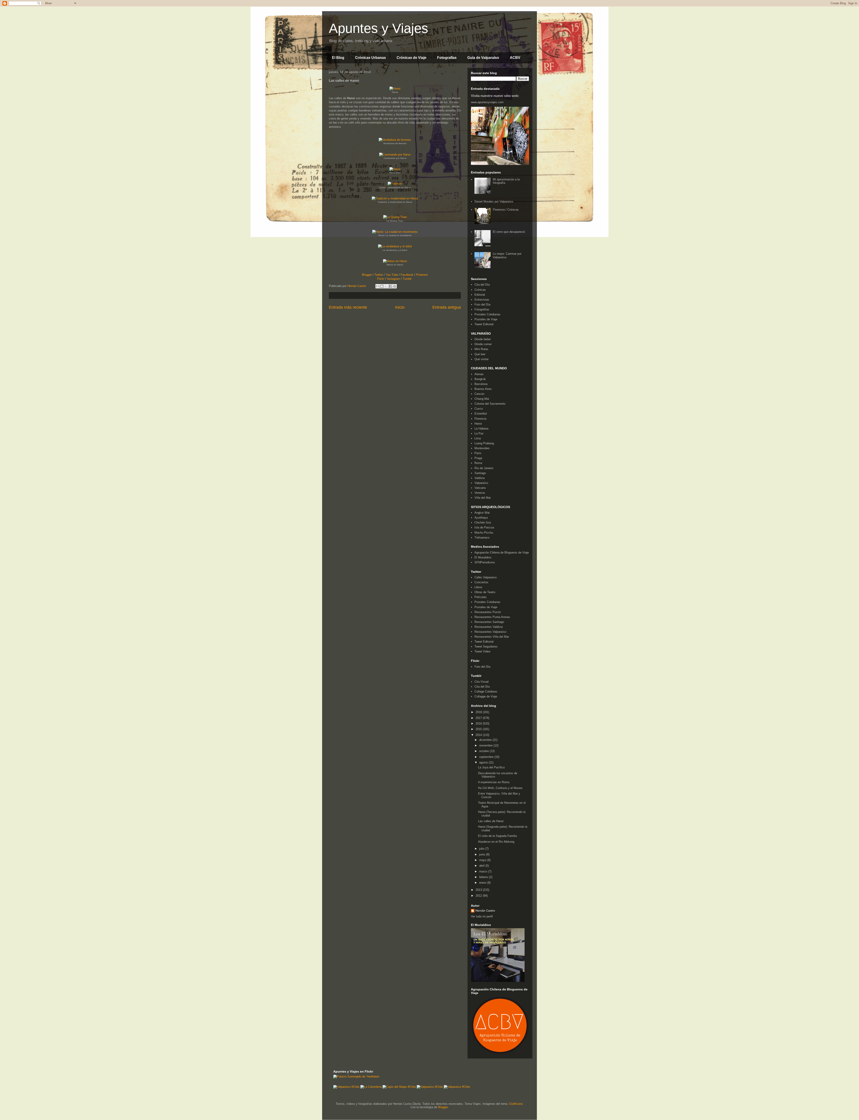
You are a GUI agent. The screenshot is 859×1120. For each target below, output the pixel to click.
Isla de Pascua (484, 527)
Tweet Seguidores (486, 646)
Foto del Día (482, 304)
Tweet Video (482, 651)
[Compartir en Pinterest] (394, 286)
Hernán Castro (485, 910)
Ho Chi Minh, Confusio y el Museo (500, 788)
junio (482, 854)
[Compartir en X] (386, 286)
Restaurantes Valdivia (488, 626)
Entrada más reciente (348, 307)
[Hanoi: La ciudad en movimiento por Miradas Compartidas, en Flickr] (394, 231)
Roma (478, 463)
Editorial (479, 294)
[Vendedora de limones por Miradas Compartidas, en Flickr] (395, 139)
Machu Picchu (483, 532)
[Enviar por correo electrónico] (377, 286)
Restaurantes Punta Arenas (492, 617)
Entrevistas (481, 299)
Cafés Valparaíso (485, 577)
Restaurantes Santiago (489, 622)
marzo (483, 871)
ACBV (515, 58)
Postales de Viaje (485, 319)
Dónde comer (483, 344)
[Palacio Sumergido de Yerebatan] (356, 1076)
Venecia (479, 492)
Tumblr (407, 278)
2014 (479, 735)
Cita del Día (482, 284)
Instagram (393, 278)
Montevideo (481, 448)
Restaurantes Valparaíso (490, 631)
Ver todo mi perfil (482, 916)
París (477, 453)
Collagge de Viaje (485, 696)
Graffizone (516, 1103)
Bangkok (480, 379)
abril (482, 865)
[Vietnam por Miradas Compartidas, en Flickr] (395, 183)
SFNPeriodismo (484, 562)
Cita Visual (481, 681)
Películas (480, 597)
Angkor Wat (482, 512)
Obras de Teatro (484, 592)
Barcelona (480, 384)
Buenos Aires (483, 389)
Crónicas (480, 289)
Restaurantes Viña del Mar (491, 636)
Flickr (380, 278)
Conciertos (481, 582)
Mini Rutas (481, 349)
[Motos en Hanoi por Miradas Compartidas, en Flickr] (395, 261)
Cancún (479, 393)
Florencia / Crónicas (506, 209)
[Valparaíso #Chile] (346, 1086)
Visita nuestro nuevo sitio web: (495, 96)
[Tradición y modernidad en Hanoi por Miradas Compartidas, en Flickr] (395, 198)
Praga (478, 458)
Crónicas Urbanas (370, 58)
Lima (477, 438)
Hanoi (478, 423)
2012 (479, 895)
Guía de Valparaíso (483, 58)
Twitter (378, 274)
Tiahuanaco (481, 537)
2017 (479, 718)
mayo (483, 860)
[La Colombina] (371, 1086)
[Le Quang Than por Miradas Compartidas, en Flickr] (395, 217)
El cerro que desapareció (509, 231)
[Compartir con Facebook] (390, 286)
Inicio (399, 307)
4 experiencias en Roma (493, 782)
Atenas (479, 374)
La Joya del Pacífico (491, 767)
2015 (479, 729)
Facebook (407, 274)
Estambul (480, 413)
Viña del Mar (482, 497)
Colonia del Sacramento (489, 403)
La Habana (481, 428)
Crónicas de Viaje (411, 58)
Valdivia (479, 478)
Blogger (367, 274)
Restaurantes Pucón (487, 612)
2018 (479, 712)
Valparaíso (481, 483)
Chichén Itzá (482, 522)
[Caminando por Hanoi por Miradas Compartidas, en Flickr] (394, 154)
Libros (478, 587)
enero (483, 882)
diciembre (486, 740)
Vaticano (480, 487)
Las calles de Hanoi (491, 821)
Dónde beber (482, 339)
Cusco (478, 408)
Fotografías (447, 58)
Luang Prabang (484, 443)
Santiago (480, 473)
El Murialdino (482, 557)
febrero (484, 877)
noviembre (486, 745)
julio (482, 848)
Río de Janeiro (483, 468)
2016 (479, 723)
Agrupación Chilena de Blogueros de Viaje (501, 552)
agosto (484, 762)
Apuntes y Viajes (378, 28)
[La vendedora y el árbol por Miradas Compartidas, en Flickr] (395, 246)
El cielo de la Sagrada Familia (497, 836)
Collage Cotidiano (485, 691)
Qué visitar (481, 359)
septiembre (486, 757)
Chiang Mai (481, 398)
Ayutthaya (481, 517)
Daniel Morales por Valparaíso (493, 201)
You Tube (392, 274)
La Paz (479, 433)
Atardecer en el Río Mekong (496, 841)
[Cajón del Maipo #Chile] (399, 1086)
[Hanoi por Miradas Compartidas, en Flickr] (394, 88)
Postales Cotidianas (487, 314)
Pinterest (422, 274)
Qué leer (479, 354)
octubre (484, 751)
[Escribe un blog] (382, 286)
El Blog (338, 58)
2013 (479, 889)
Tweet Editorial (483, 324)
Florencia (480, 418)
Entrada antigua (446, 307)
